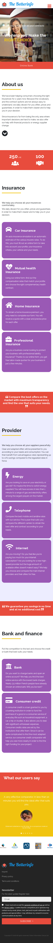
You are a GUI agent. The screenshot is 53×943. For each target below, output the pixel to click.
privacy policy (9, 908)
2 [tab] (23, 833)
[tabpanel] (26, 812)
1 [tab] (21, 833)
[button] (49, 6)
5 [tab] (29, 833)
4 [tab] (27, 833)
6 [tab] (31, 833)
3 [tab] (25, 833)
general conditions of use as (34, 905)
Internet (22, 548)
